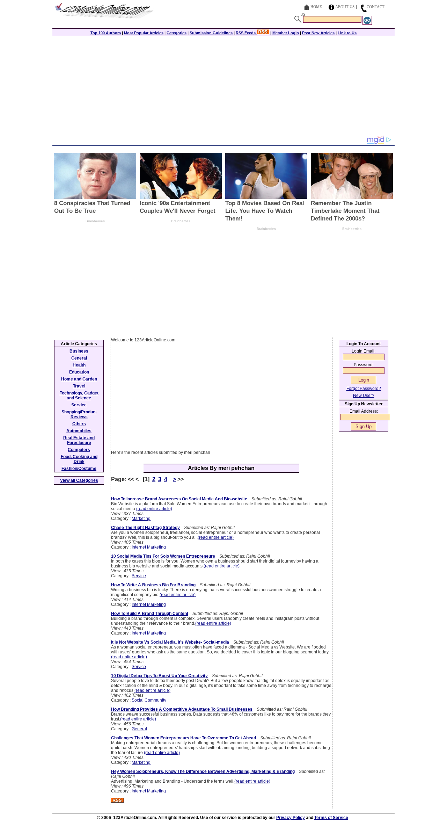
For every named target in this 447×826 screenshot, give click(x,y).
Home (316, 7)
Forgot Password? (363, 388)
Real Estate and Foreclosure (79, 440)
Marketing (141, 518)
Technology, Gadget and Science (79, 395)
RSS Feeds (246, 33)
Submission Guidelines (211, 33)
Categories (176, 33)
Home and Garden (79, 379)
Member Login (285, 33)
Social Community (149, 700)
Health (79, 365)
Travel (79, 386)
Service (139, 575)
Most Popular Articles (143, 33)
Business (78, 351)
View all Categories (79, 480)
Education (79, 372)
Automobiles (78, 430)
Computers (79, 449)
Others (79, 423)
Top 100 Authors (105, 33)
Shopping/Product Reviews (79, 414)
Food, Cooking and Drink (79, 459)
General (139, 728)
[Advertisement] (223, 86)
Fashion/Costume (78, 468)
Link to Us (347, 33)
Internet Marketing (149, 547)
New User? (363, 395)
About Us (344, 7)
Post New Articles (318, 33)
